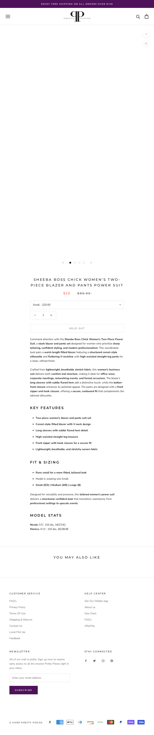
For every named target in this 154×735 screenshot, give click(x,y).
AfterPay (90, 626)
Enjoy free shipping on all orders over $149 (77, 4)
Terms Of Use (17, 613)
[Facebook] (86, 660)
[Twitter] (94, 660)
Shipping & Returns (20, 619)
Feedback (14, 638)
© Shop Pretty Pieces (26, 722)
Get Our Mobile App (96, 601)
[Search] (138, 16)
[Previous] (62, 262)
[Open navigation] (8, 16)
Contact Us (15, 626)
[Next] (91, 262)
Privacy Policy (17, 607)
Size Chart (90, 613)
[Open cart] (146, 16)
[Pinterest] (111, 660)
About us (90, 607)
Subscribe (23, 690)
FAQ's (13, 601)
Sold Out (77, 328)
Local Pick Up (17, 632)
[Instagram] (103, 660)
